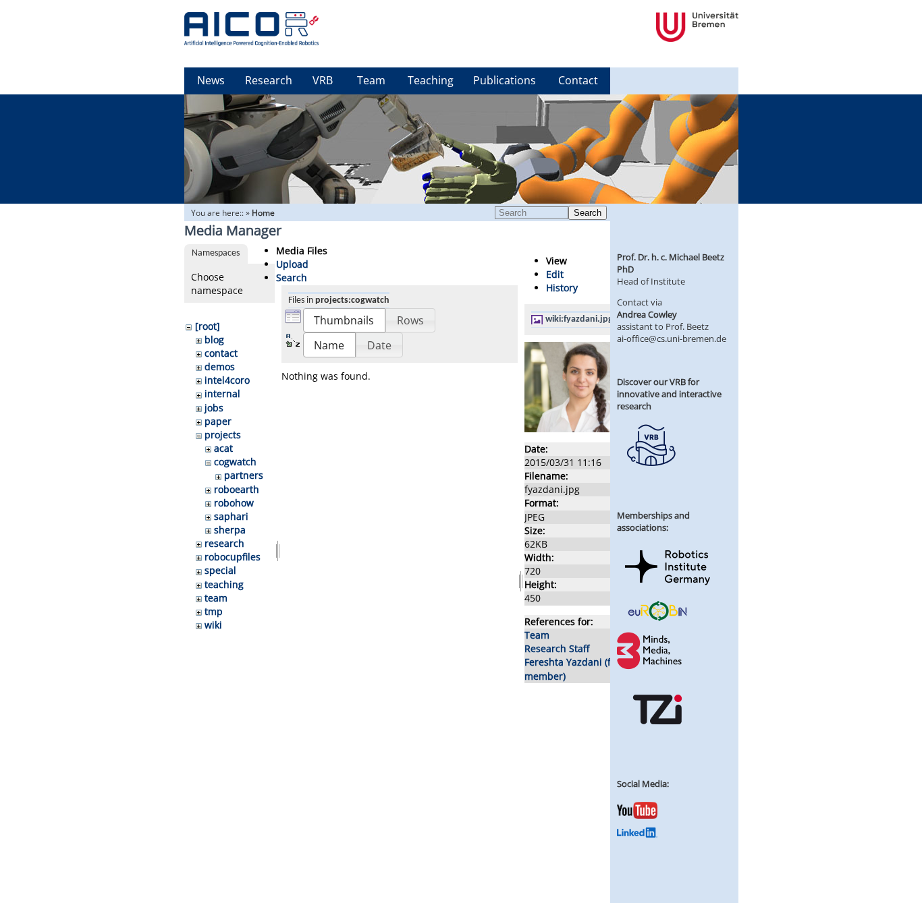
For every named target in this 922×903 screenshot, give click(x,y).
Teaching (431, 80)
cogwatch (235, 461)
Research (268, 80)
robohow (234, 502)
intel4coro (227, 380)
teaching (224, 584)
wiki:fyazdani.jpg (579, 319)
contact (221, 353)
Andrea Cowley (647, 314)
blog (214, 339)
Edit (555, 274)
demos (220, 366)
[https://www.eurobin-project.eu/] (657, 619)
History (562, 287)
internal (222, 393)
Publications (504, 80)
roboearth (236, 489)
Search (587, 213)
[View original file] (597, 428)
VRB (323, 80)
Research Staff (556, 648)
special (220, 570)
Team (371, 80)
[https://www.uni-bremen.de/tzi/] (657, 736)
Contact (578, 80)
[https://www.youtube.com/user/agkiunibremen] (637, 815)
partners (243, 475)
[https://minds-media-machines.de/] (650, 667)
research (224, 543)
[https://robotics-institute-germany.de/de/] (667, 587)
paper (218, 421)
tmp (214, 611)
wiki (213, 624)
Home (263, 213)
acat (223, 448)
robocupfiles (233, 556)
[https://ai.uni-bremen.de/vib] (650, 476)
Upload (292, 264)
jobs (214, 407)
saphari (231, 516)
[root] (207, 326)
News (211, 80)
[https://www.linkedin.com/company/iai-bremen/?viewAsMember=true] (637, 834)
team (216, 597)
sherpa (230, 529)
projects (223, 434)
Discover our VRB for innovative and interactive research (669, 394)
